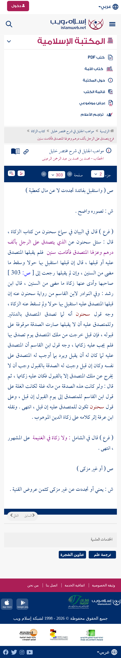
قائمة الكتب (94, 92)
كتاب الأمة (94, 69)
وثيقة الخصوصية (103, 585)
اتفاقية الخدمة (75, 585)
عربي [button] (106, 6)
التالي (16, 516)
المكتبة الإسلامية (72, 41)
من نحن (32, 585)
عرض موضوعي (92, 103)
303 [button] (59, 175)
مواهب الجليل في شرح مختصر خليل (72, 131)
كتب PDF (96, 57)
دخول (16, 6)
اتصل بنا (51, 585)
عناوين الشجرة (72, 554)
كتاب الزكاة (38, 131)
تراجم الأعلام (92, 114)
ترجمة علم (102, 554)
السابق (28, 516)
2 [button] (101, 174)
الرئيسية (105, 131)
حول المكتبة (94, 80)
